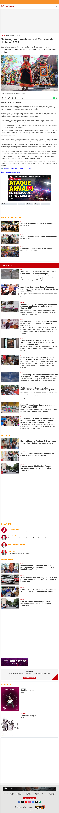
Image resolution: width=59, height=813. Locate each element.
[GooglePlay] (40, 802)
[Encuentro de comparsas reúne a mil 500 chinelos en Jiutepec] (10, 251)
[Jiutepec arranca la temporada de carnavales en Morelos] (10, 239)
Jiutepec (37, 204)
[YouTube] (26, 802)
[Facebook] (2, 98)
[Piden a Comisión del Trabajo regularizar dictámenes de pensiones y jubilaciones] (10, 362)
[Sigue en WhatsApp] (54, 98)
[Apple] (36, 802)
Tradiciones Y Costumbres (9, 204)
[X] (6, 98)
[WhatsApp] (9, 98)
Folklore (29, 204)
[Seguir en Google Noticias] (57, 98)
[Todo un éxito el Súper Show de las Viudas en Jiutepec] (10, 226)
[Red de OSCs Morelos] (4, 530)
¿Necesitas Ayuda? (29, 798)
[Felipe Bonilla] (4, 552)
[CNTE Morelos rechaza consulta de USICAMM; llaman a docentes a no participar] (10, 393)
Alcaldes (21, 204)
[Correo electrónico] (15, 98)
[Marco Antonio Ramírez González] (4, 545)
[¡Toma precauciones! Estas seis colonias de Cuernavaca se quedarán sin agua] (10, 276)
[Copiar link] (19, 98)
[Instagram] (29, 802)
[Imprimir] (22, 98)
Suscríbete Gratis (29, 677)
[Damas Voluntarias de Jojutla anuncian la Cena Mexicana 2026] (10, 408)
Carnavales (45, 204)
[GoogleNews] (33, 802)
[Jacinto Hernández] (4, 537)
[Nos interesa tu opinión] (29, 789)
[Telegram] (12, 98)
